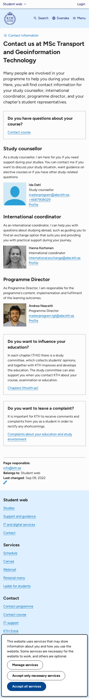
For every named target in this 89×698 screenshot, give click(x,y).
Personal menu (14, 578)
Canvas (8, 561)
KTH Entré (10, 631)
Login (81, 4)
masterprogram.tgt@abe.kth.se (51, 316)
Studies (8, 508)
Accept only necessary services (36, 676)
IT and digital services (19, 524)
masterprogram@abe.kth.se (49, 195)
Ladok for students (17, 586)
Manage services (25, 665)
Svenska (63, 18)
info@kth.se (12, 468)
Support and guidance (19, 516)
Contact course (19, 132)
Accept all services (26, 686)
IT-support (11, 623)
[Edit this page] (5, 482)
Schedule (10, 553)
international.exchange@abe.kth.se (55, 258)
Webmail (9, 569)
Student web (12, 4)
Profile (33, 205)
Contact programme (18, 606)
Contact (9, 533)
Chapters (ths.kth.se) (23, 388)
